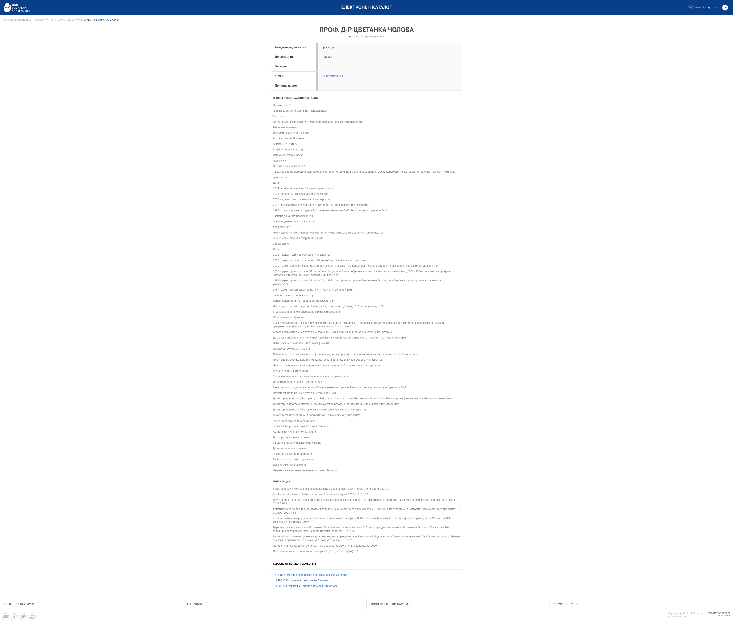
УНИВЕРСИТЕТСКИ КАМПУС (389, 604)
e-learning (195, 604)
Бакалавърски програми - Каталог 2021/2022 (30, 20)
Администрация (567, 604)
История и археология (71, 20)
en (716, 7)
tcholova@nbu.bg (332, 76)
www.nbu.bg (699, 8)
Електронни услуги (19, 604)
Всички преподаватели (368, 37)
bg (725, 7)
